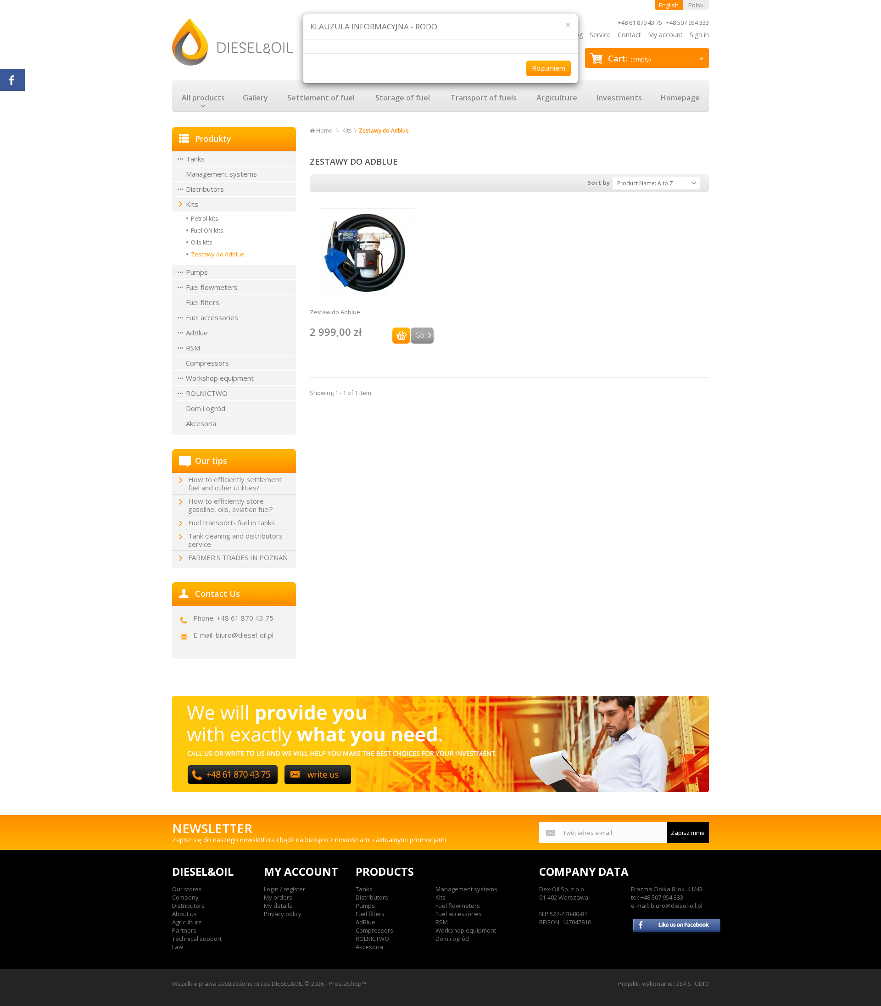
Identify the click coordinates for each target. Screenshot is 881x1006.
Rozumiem (548, 67)
